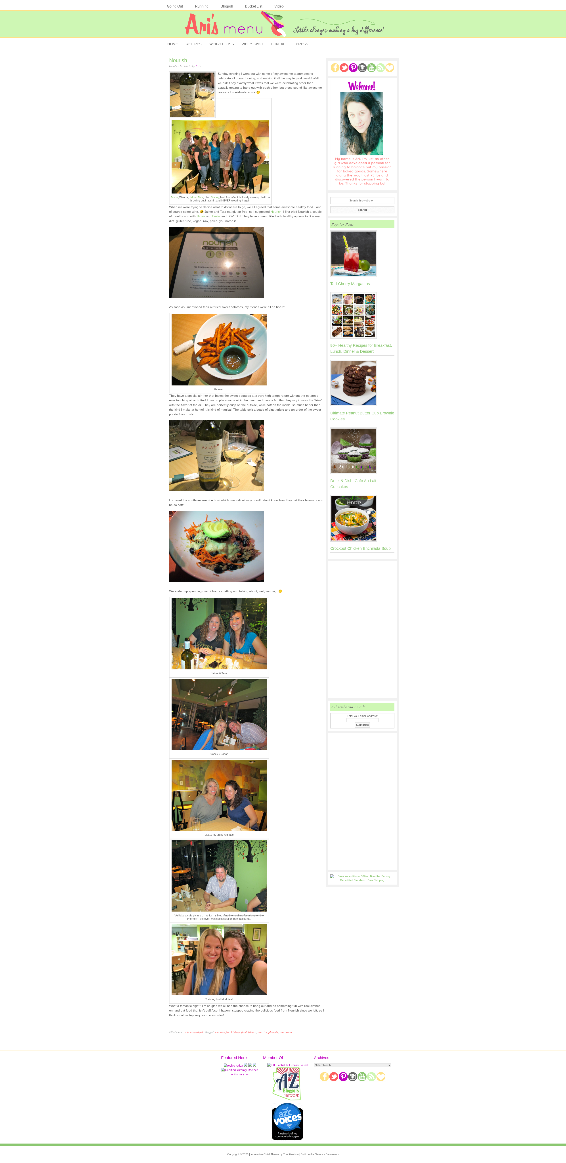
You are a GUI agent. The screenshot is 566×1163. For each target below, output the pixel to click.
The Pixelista (291, 1154)
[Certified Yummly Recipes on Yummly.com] (240, 1074)
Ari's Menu (283, 26)
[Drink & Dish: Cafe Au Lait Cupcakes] (362, 451)
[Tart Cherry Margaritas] (362, 254)
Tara (200, 197)
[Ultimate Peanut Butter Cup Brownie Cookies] (362, 384)
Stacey (215, 197)
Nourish (178, 60)
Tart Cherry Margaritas (350, 284)
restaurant (285, 1032)
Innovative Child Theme (264, 1154)
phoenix (273, 1032)
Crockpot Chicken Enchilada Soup (360, 548)
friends (252, 1032)
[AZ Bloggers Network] (287, 1099)
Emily (216, 216)
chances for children (227, 1032)
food (244, 1032)
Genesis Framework (327, 1154)
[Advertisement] (362, 629)
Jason (174, 197)
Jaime (193, 197)
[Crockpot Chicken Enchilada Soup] (362, 519)
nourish (262, 1032)
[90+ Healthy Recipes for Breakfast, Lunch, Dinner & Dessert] (362, 316)
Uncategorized (194, 1032)
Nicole (201, 216)
